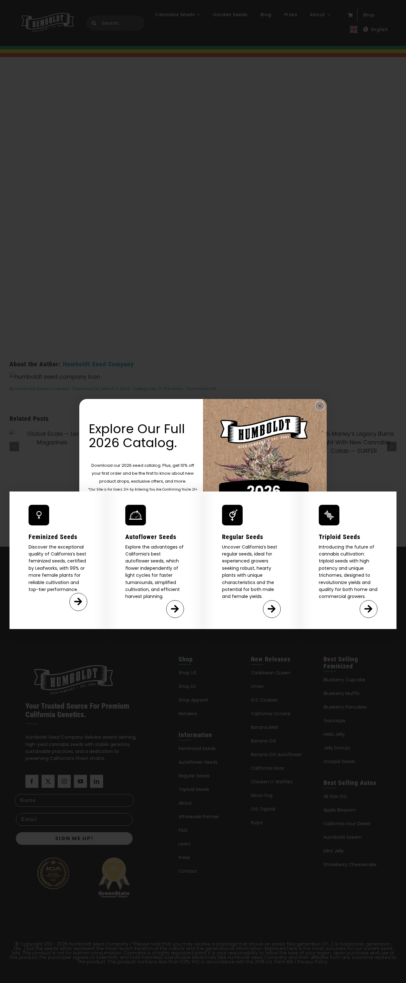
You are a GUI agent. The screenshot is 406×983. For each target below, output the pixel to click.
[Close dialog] (320, 406)
